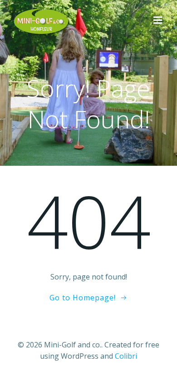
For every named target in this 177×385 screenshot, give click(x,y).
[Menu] (158, 20)
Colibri (126, 356)
